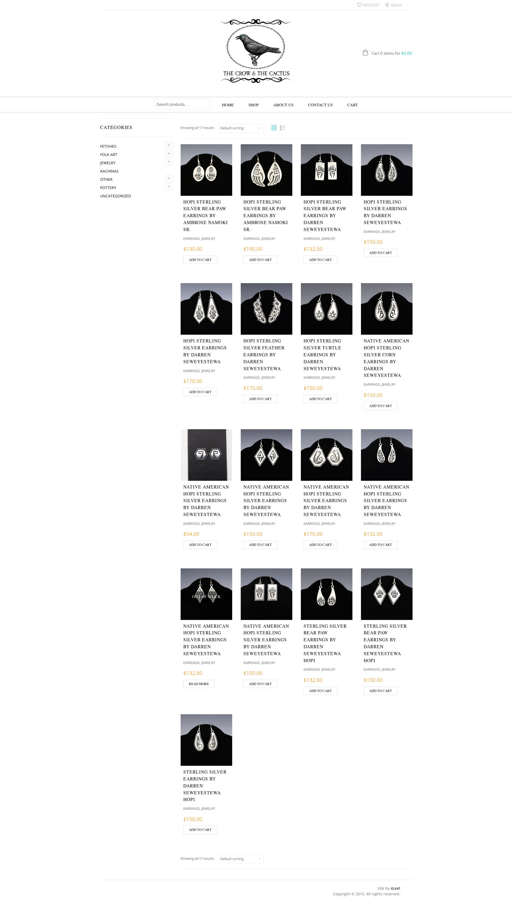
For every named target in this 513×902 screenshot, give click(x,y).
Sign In (396, 5)
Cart (352, 104)
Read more (199, 683)
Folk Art (108, 154)
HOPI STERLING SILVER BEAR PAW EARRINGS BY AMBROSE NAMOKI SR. (205, 215)
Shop (253, 104)
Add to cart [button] (200, 259)
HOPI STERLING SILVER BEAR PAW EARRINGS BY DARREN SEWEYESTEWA (325, 215)
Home (228, 104)
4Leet (395, 888)
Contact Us (320, 104)
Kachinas (109, 171)
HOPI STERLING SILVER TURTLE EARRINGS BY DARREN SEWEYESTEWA (322, 354)
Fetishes (108, 146)
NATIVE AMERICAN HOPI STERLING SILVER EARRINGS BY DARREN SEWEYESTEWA (206, 500)
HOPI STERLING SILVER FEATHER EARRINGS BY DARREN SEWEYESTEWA (264, 354)
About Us (283, 104)
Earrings (191, 238)
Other (106, 179)
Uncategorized (115, 195)
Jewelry (107, 162)
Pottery (108, 187)
